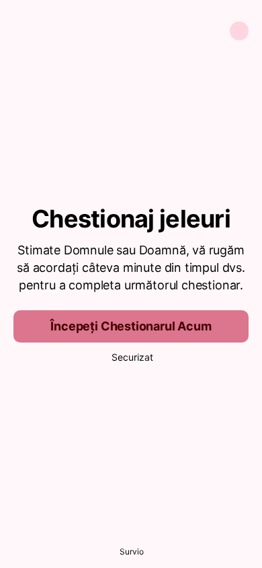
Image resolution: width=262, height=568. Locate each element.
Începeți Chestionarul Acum (130, 326)
